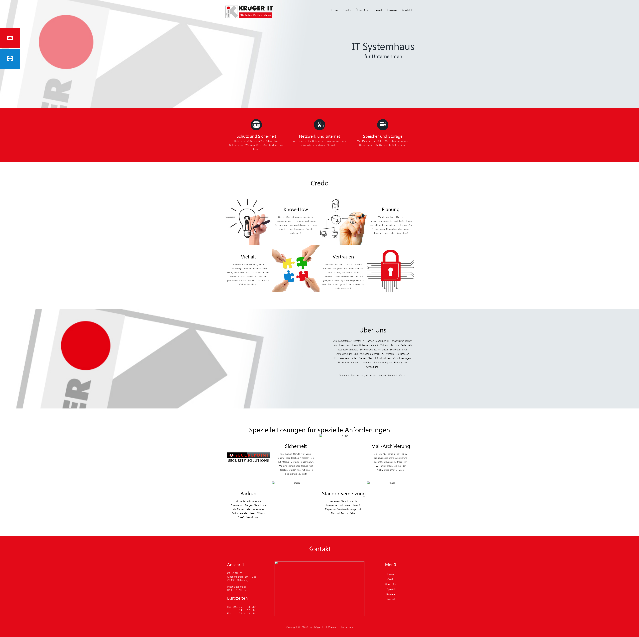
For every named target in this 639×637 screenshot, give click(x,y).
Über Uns (362, 10)
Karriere (392, 10)
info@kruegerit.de (236, 586)
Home (333, 10)
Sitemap (332, 627)
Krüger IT (319, 627)
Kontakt (407, 10)
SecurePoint (307, 465)
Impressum (347, 627)
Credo (347, 10)
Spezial (377, 10)
